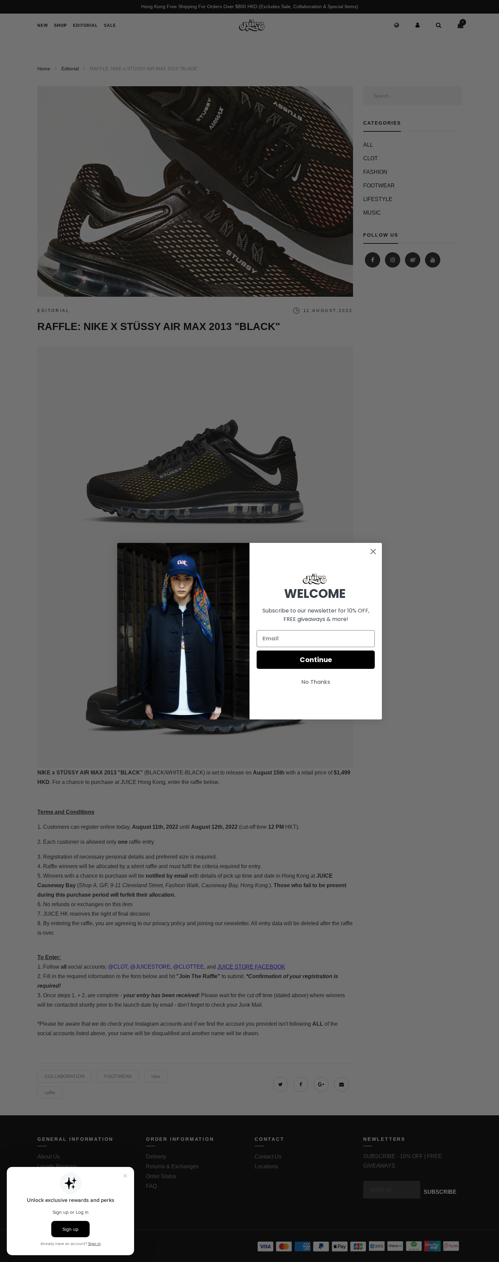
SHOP (60, 25)
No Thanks (315, 682)
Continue (316, 659)
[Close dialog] (373, 551)
